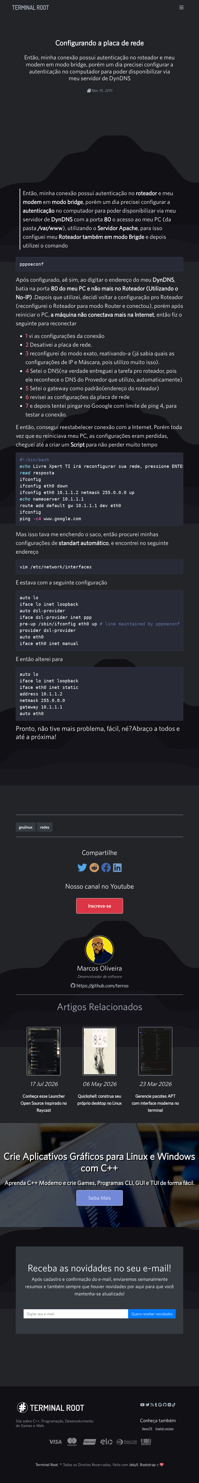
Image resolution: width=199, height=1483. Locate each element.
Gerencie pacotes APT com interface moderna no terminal (155, 1103)
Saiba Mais (99, 1198)
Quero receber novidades (152, 1314)
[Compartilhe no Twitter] (83, 867)
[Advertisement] (111, 131)
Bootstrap (148, 1464)
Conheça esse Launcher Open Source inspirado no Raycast (44, 1103)
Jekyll (133, 1464)
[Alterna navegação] (181, 7)
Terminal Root (30, 7)
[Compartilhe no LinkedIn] (117, 867)
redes (44, 827)
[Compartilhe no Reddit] (95, 867)
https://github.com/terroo (101, 985)
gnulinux (26, 827)
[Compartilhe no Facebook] (107, 867)
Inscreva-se (99, 906)
